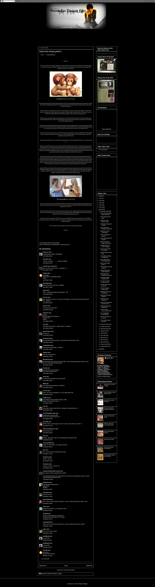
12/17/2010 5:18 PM (47, 410)
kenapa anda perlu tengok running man (109, 408)
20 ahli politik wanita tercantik (105, 321)
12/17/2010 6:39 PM (47, 446)
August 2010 (104, 331)
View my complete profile (103, 376)
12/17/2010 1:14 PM (47, 349)
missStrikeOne (46, 345)
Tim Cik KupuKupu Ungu (49, 413)
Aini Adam (45, 259)
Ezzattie (45, 368)
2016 (100, 196)
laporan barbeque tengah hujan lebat (105, 242)
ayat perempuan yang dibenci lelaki (109, 393)
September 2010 (105, 328)
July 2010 (103, 333)
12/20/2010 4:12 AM (47, 533)
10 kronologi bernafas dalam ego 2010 (105, 213)
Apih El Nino (51, 242)
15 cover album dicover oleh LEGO (105, 310)
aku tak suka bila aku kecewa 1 (105, 317)
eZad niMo (45, 421)
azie (44, 406)
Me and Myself (46, 244)
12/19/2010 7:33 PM (47, 526)
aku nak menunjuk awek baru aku (105, 281)
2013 (100, 202)
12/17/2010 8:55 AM (47, 302)
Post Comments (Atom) (69, 570)
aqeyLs (44, 529)
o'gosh (44, 290)
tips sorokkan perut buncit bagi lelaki (105, 260)
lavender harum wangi (48, 266)
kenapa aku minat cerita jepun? (104, 231)
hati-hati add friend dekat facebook (105, 271)
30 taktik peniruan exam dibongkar (105, 246)
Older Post (89, 565)
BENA (44, 383)
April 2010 (103, 339)
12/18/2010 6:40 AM (47, 503)
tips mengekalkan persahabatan (104, 313)
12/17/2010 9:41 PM (47, 468)
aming (44, 376)
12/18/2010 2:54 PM (47, 519)
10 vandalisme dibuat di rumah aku (105, 256)
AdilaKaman (46, 482)
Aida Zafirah (46, 283)
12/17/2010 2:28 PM (47, 356)
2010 (100, 209)
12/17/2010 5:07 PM (47, 403)
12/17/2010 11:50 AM (48, 335)
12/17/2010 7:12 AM (47, 270)
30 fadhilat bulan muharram (104, 299)
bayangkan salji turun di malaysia (105, 292)
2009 (100, 349)
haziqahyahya (46, 522)
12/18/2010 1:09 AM (47, 489)
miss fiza (45, 297)
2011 (100, 207)
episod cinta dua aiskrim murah (104, 221)
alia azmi (45, 305)
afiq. (44, 449)
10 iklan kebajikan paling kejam (104, 288)
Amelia (44, 506)
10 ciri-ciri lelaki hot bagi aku (105, 235)
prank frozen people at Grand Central (106, 303)
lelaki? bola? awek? (109, 439)
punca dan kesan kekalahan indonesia (106, 228)
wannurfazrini (46, 338)
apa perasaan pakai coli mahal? (105, 249)
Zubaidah (45, 550)
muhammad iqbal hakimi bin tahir (51, 471)
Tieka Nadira (46, 492)
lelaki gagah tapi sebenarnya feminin (106, 274)
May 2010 (103, 337)
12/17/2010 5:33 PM (47, 418)
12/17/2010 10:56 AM (48, 328)
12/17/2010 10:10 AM (48, 309)
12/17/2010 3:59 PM (47, 380)
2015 (100, 198)
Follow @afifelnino (106, 129)
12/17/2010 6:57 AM (47, 263)
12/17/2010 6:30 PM (47, 439)
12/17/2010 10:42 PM (48, 479)
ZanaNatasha (46, 536)
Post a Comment (45, 558)
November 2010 (105, 324)
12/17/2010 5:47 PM (47, 425)
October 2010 (104, 326)
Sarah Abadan (46, 499)
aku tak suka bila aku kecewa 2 (105, 285)
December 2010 (105, 211)
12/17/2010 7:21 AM (47, 280)
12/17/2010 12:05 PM (48, 342)
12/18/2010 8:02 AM (47, 510)
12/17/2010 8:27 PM (47, 461)
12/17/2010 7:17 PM (47, 454)
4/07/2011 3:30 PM (47, 540)
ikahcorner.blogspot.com (49, 428)
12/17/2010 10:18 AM (48, 321)
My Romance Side (65, 244)
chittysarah (45, 312)
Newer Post (42, 565)
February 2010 (104, 344)
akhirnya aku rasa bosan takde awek (108, 424)
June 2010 (103, 335)
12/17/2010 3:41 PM (47, 373)
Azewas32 (45, 513)
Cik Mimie (45, 397)
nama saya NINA (47, 442)
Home (66, 565)
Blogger (85, 583)
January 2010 (104, 346)
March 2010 (104, 342)
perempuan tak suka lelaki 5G (105, 296)
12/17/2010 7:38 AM (47, 287)
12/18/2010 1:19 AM (47, 496)
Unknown (45, 352)
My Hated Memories (55, 244)
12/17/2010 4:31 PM (47, 387)
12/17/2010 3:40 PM (47, 365)
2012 (100, 205)
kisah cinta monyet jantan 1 (105, 263)
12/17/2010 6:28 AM (47, 256)
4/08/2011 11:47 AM (47, 555)
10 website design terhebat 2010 (104, 278)
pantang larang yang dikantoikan (105, 306)
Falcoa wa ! (46, 252)
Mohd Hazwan (46, 359)
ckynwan (45, 273)
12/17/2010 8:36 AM (47, 294)
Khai (44, 435)
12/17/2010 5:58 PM (47, 432)
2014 (100, 200)
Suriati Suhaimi (47, 331)
